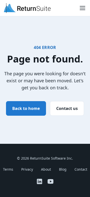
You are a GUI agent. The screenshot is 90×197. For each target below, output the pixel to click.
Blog (62, 169)
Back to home (26, 108)
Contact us (67, 108)
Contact (80, 169)
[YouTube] (50, 181)
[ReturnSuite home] (27, 8)
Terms (8, 169)
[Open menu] (82, 8)
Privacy (27, 169)
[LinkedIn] (39, 181)
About (46, 169)
